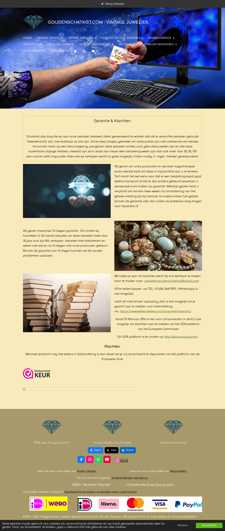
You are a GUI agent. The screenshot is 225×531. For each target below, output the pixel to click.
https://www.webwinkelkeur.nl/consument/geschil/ (155, 311)
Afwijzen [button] (183, 525)
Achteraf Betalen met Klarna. (130, 478)
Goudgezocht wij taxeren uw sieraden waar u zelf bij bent (100, 492)
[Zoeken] (84, 51)
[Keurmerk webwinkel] (121, 464)
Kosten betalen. (87, 471)
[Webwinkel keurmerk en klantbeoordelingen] (37, 381)
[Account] (75, 51)
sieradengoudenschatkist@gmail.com (171, 281)
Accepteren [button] (209, 525)
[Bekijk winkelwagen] (93, 51)
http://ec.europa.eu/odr (181, 336)
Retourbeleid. (178, 471)
